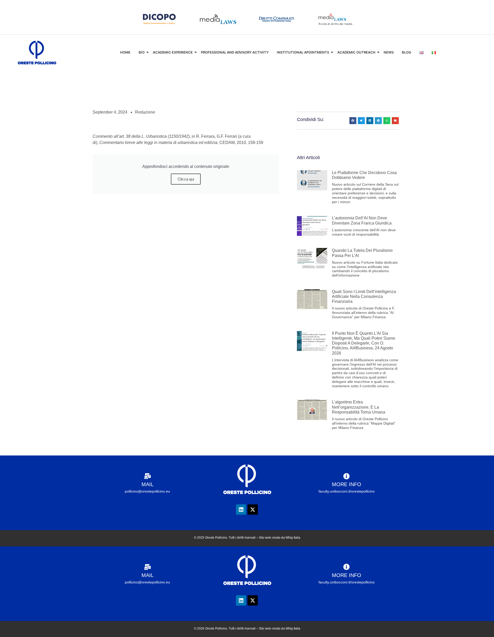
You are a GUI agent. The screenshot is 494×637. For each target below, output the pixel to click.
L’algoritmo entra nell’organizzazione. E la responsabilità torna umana (358, 407)
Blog (406, 52)
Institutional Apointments (303, 52)
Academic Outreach (356, 52)
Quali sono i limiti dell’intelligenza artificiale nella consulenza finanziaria (364, 296)
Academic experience (173, 52)
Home (125, 52)
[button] (352, 120)
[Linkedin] (241, 509)
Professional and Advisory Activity (235, 52)
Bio (142, 52)
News (389, 52)
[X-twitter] (253, 509)
